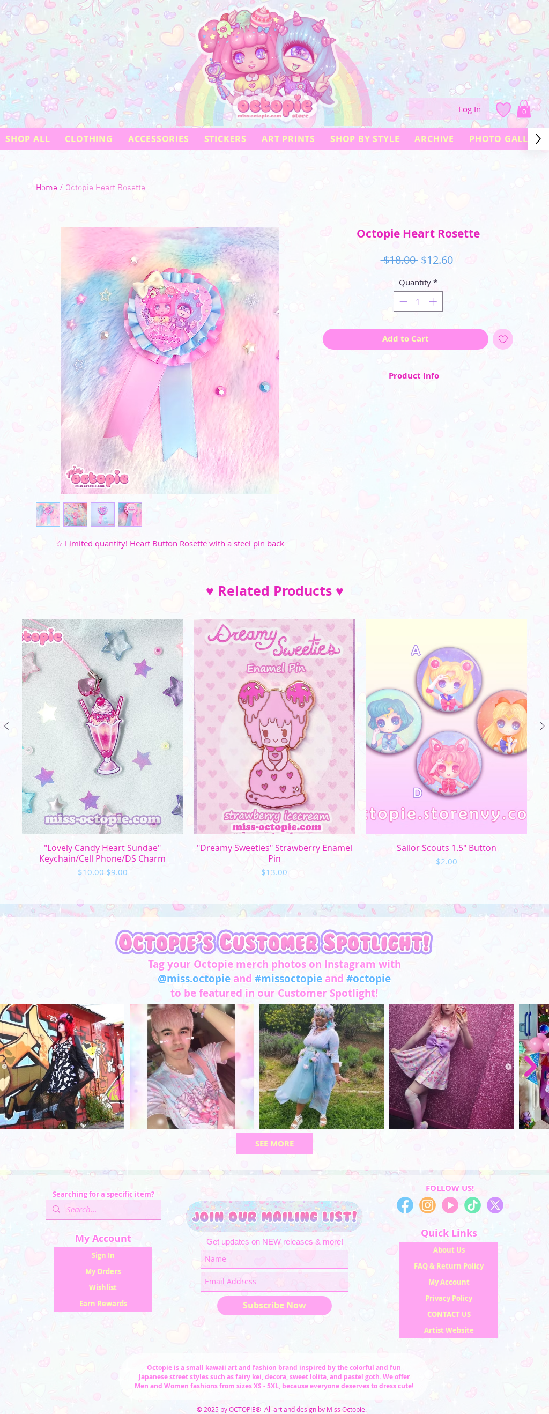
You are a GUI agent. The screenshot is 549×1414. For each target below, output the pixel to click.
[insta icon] (427, 1205)
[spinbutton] (418, 302)
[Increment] (434, 302)
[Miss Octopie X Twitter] (495, 1205)
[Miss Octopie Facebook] (405, 1205)
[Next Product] (542, 726)
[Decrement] (402, 302)
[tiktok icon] (472, 1205)
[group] (274, 756)
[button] (523, 108)
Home (46, 188)
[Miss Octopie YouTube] (450, 1205)
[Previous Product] (6, 726)
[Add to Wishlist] (503, 339)
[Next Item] (530, 1066)
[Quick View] (102, 726)
